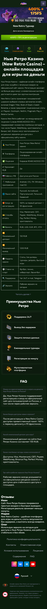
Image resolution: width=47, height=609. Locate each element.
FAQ (32, 556)
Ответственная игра (30, 545)
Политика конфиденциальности (23, 539)
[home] (23, 3)
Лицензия (38, 550)
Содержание (19, 556)
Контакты (11, 545)
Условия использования (16, 550)
